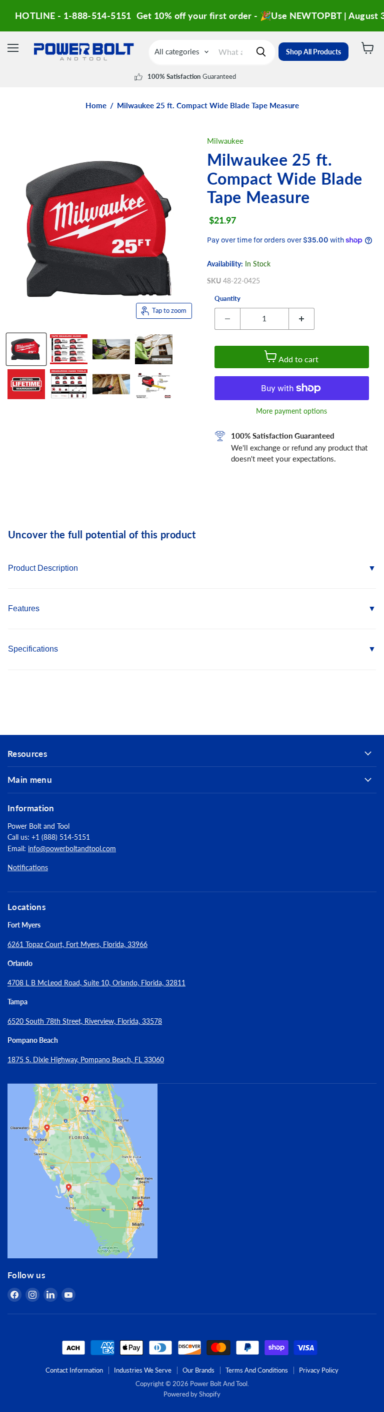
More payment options (291, 411)
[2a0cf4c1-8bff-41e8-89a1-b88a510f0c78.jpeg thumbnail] (111, 349)
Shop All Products (313, 51)
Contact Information (74, 1370)
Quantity (227, 298)
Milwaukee (225, 140)
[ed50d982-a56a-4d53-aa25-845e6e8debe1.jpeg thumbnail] (111, 384)
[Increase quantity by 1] (301, 319)
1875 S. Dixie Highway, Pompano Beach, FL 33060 (86, 1059)
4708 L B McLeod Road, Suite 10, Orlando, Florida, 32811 (97, 982)
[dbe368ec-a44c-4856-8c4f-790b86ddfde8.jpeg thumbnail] (68, 384)
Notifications (28, 867)
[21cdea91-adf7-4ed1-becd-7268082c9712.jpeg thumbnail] (68, 349)
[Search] (261, 51)
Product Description (43, 568)
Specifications (33, 649)
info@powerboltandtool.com (72, 848)
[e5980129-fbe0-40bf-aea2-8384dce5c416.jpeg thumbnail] (26, 384)
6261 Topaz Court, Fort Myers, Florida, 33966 (78, 944)
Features (24, 608)
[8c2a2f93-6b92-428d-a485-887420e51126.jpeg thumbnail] (154, 349)
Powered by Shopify (192, 1394)
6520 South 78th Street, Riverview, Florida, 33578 (85, 1021)
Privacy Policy (318, 1370)
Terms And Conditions (257, 1370)
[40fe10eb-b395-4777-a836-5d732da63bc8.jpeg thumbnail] (154, 384)
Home (96, 105)
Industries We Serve (143, 1370)
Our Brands (198, 1370)
